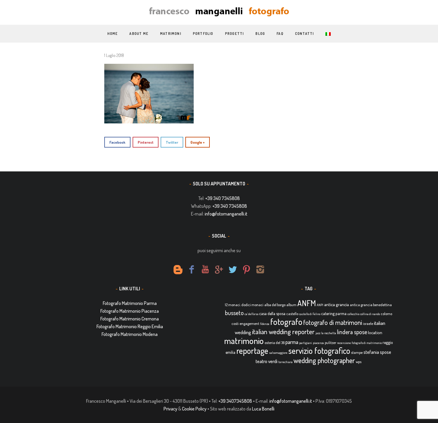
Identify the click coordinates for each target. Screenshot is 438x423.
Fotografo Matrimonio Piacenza (129, 311)
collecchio (353, 314)
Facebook (117, 142)
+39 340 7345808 (222, 198)
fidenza (264, 324)
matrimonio (244, 340)
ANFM (306, 303)
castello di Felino (309, 314)
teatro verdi (266, 361)
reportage (252, 350)
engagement (249, 323)
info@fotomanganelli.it (226, 214)
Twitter (172, 142)
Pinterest (145, 142)
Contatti (304, 33)
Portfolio (203, 33)
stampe (357, 352)
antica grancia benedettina (371, 304)
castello (292, 313)
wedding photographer (324, 360)
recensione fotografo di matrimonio (359, 343)
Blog (260, 33)
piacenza (318, 343)
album (291, 304)
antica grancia (336, 304)
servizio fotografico (319, 350)
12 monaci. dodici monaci (244, 304)
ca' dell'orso (251, 314)
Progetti (234, 33)
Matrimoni (170, 33)
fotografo (286, 321)
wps (358, 361)
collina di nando (370, 314)
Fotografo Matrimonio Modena (130, 334)
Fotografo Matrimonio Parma (130, 303)
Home (112, 33)
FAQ (280, 33)
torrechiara (285, 362)
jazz (318, 333)
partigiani (305, 343)
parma (291, 342)
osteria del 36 (275, 342)
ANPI (320, 305)
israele (368, 323)
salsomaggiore (278, 353)
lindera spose (352, 332)
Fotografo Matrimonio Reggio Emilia (130, 326)
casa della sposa (272, 313)
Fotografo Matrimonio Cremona (129, 319)
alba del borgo (274, 304)
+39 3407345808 (235, 401)
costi (235, 323)
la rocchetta (328, 333)
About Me (138, 33)
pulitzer (330, 342)
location (375, 332)
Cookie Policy (194, 409)
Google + (197, 142)
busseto (234, 313)
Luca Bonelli (263, 409)
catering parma (334, 313)
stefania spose (377, 352)
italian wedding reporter (283, 331)
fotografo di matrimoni (332, 322)
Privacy (170, 409)
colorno (386, 313)
